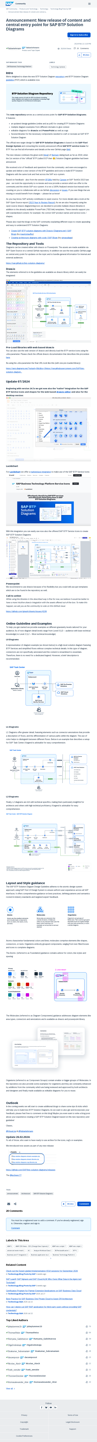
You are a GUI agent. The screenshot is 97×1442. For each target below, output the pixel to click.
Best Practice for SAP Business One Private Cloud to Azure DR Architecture (39, 1299)
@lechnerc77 (15, 1175)
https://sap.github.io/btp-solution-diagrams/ (25, 263)
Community (20, 4)
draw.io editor (63, 392)
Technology (44, 9)
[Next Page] (50, 1258)
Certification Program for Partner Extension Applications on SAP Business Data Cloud (43, 1291)
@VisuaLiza (11, 1131)
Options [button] (68, 39)
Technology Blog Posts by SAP (60, 9)
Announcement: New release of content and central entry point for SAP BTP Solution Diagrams (48, 24)
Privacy (24, 1415)
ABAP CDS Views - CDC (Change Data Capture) (31, 1246)
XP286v (48, 180)
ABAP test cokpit (74, 1246)
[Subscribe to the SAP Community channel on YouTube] (51, 1407)
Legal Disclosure (73, 1422)
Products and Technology (28, 9)
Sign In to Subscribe (79, 35)
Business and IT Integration (16, 1255)
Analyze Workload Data (42, 1250)
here (8, 357)
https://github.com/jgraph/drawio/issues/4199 (26, 611)
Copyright (24, 1422)
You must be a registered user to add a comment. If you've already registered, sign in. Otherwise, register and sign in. (47, 1222)
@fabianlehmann (25, 1131)
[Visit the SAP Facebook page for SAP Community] (42, 1407)
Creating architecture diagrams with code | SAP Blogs (34, 238)
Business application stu (39, 1255)
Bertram (55, 155)
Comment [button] (84, 1204)
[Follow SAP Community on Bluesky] (46, 1407)
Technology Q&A (15, 1302)
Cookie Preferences (24, 1436)
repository (60, 77)
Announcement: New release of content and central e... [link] (27, 12)
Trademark (24, 1429)
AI (28, 1250)
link (68, 149)
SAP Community (11, 9)
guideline (10, 80)
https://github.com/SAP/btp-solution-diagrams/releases (30, 1170)
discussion (54, 190)
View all (9, 1389)
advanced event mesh (15, 1250)
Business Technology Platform (63, 1255)
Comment (15, 1228)
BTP (74, 1250)
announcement (12, 1194)
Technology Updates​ (58, 67)
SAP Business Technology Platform (19, 66)
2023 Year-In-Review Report (41, 202)
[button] (79, 55)
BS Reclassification (61, 1250)
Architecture (25, 1194)
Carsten (63, 180)
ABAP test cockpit (58, 1246)
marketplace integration (40, 472)
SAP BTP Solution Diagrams (43, 1194)
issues (65, 190)
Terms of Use (73, 1415)
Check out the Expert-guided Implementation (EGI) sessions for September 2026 (42, 1271)
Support (72, 1429)
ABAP (9, 1246)
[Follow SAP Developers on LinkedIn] (55, 1407)
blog (46, 155)
